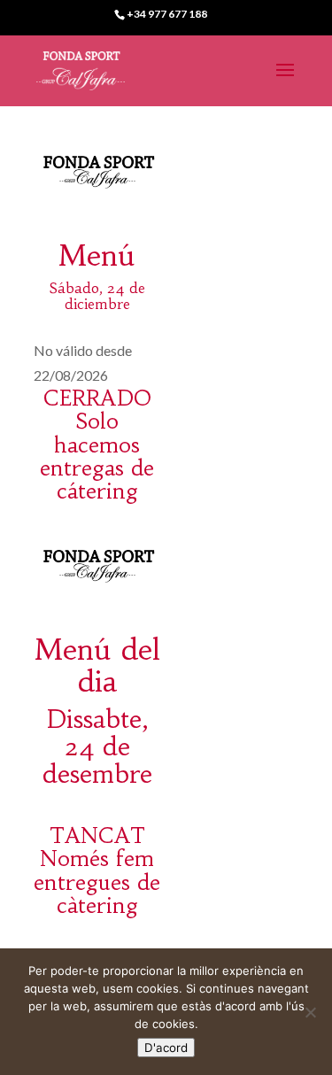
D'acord (166, 1047)
